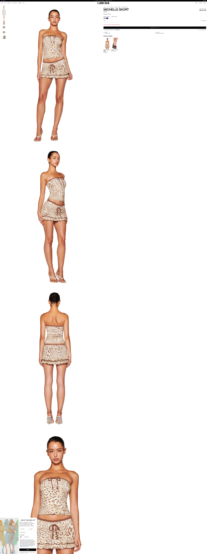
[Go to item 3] (3, 17)
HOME (104, 7)
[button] (107, 14)
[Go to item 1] (3, 7)
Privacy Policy (22, 546)
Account (204, 0)
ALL (107, 7)
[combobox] (21, 537)
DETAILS (106, 32)
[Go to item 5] (3, 27)
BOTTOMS (111, 7)
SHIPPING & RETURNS (160, 33)
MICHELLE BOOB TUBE (106, 50)
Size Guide (204, 20)
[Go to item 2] (3, 12)
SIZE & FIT (158, 32)
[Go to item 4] (3, 22)
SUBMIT (27, 549)
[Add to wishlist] (110, 38)
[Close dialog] (35, 519)
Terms (27, 546)
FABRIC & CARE (107, 33)
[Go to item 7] (3, 37)
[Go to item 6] (3, 32)
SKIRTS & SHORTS (117, 7)
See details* (118, 24)
